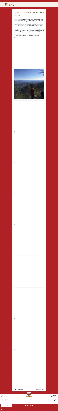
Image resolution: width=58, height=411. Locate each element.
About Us (22, 402)
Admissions (29, 402)
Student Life (25, 402)
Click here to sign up (54, 399)
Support (33, 402)
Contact (36, 402)
